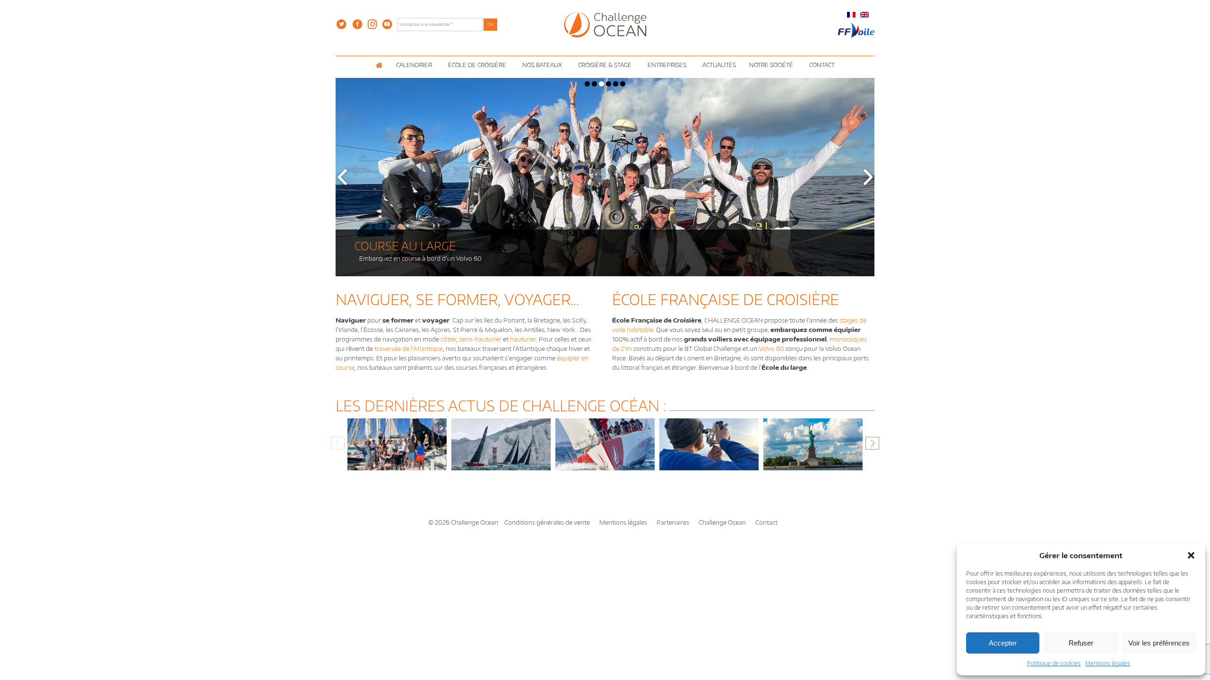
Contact (822, 64)
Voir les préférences (1159, 643)
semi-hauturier (480, 339)
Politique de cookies (1053, 663)
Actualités (719, 64)
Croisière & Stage (604, 64)
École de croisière (477, 64)
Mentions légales (1107, 663)
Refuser (1081, 643)
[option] (397, 449)
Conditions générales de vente (547, 522)
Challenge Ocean (722, 522)
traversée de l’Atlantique (408, 348)
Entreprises (667, 64)
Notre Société (771, 64)
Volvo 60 (771, 348)
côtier (448, 339)
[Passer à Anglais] (864, 14)
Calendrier (414, 64)
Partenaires (673, 522)
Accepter (1003, 643)
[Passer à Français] (851, 14)
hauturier (523, 339)
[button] (1191, 555)
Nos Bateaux (542, 64)
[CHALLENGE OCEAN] (605, 24)
